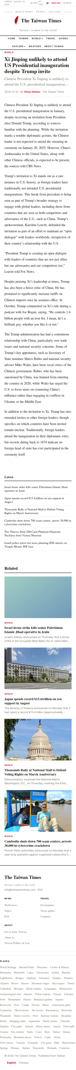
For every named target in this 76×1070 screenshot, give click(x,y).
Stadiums (31, 978)
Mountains (5, 972)
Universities (42, 972)
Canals (25, 1005)
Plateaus (15, 1048)
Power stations (43, 994)
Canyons (20, 1042)
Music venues (43, 1026)
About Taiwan (54, 46)
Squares (59, 999)
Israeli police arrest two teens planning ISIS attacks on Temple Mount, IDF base (35, 544)
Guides (63, 38)
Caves (39, 1032)
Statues (66, 1032)
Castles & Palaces (59, 967)
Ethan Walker (32, 91)
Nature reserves (22, 1015)
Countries (45, 916)
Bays (47, 1032)
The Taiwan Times (22, 877)
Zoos (16, 1005)
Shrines (26, 1048)
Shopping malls (17, 1021)
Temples (56, 978)
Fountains (33, 1042)
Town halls (69, 1026)
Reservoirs (5, 1005)
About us (9, 937)
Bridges (19, 978)
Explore (18, 46)
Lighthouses (6, 978)
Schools (29, 1026)
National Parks (26, 967)
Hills (56, 1042)
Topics (8, 910)
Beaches (66, 972)
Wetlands (52, 1048)
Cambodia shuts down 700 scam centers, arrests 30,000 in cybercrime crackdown (37, 522)
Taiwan (24, 38)
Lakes (30, 972)
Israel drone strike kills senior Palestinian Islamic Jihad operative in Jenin (36, 488)
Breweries (67, 1010)
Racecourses (52, 1010)
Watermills (38, 1048)
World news (11, 905)
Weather (35, 46)
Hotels (3, 1021)
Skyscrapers (58, 983)
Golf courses (6, 1042)
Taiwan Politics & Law (17, 943)
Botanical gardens (43, 999)
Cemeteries (6, 1010)
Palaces (27, 999)
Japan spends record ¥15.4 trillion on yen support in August (34, 500)
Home (11, 38)
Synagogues (50, 988)
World (36, 38)
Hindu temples (34, 988)
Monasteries (65, 988)
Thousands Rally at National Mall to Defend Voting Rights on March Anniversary (34, 511)
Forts (3, 999)
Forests (38, 1037)
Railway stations (49, 1015)
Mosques (18, 988)
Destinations (47, 905)
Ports (35, 1015)
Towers (71, 983)
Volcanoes (44, 978)
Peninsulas (5, 1037)
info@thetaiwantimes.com (19, 889)
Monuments (14, 999)
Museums (42, 967)
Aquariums (34, 1021)
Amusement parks (61, 1005)
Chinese (67, 3)
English (56, 3)
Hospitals (66, 1015)
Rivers (14, 983)
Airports (4, 983)
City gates (46, 1042)
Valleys (56, 1032)
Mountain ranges (40, 983)
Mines (45, 1005)
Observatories (21, 1010)
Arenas (57, 1026)
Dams (30, 1032)
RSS (40, 889)
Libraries (69, 994)
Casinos (4, 1032)
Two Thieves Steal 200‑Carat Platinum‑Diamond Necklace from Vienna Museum (32, 533)
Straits (57, 1037)
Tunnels (57, 994)
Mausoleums (68, 1042)
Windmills (5, 1015)
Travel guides (47, 910)
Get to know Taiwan (15, 932)
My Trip (43, 2)
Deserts (25, 983)
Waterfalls (19, 972)
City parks (16, 1026)
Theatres (68, 978)
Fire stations (17, 1032)
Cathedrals (5, 988)
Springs (4, 1048)
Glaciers (28, 994)
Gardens (4, 1026)
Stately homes (50, 1021)
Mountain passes (23, 1037)
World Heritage (8, 967)
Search (34, 3)
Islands (55, 972)
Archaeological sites (10, 994)
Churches (65, 1021)
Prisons (36, 1005)
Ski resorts (37, 1010)
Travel (51, 38)
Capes (48, 1037)
